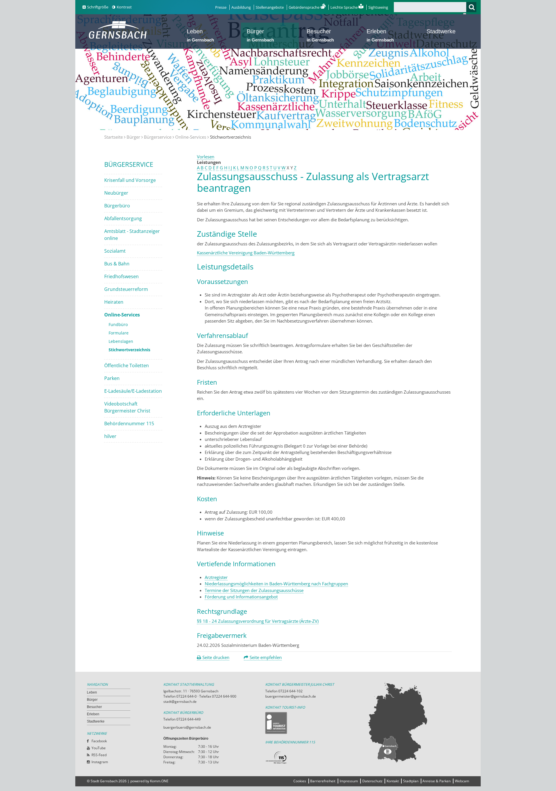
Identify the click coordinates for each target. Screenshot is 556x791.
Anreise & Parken (437, 781)
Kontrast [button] (124, 7)
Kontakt (393, 781)
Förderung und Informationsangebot (241, 597)
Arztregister (216, 577)
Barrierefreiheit (322, 781)
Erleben (380, 35)
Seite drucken (215, 657)
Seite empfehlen (266, 657)
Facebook (99, 740)
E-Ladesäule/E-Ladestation (133, 391)
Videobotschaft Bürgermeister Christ (127, 407)
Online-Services (190, 137)
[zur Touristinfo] (316, 723)
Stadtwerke (441, 31)
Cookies (299, 781)
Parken (112, 378)
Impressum (349, 781)
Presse (220, 7)
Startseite (113, 137)
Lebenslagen (121, 341)
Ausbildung (241, 7)
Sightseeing (378, 7)
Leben (200, 35)
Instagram (100, 761)
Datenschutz (372, 781)
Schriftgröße (97, 7)
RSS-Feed (99, 754)
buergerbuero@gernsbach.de (187, 727)
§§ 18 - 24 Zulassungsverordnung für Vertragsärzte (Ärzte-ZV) (258, 621)
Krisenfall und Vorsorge (130, 180)
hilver (110, 436)
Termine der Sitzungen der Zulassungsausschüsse (254, 590)
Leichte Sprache (344, 7)
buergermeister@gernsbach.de (290, 696)
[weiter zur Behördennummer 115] (316, 758)
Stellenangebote (270, 7)
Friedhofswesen (121, 276)
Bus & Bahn (116, 263)
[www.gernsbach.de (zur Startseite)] (119, 38)
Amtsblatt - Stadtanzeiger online (132, 234)
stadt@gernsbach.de (180, 701)
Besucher (320, 35)
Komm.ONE (159, 781)
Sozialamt (115, 251)
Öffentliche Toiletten (126, 365)
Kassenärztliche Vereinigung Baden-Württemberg (246, 253)
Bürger (260, 35)
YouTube (99, 747)
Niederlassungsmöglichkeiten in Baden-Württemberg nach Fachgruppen (276, 584)
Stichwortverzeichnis (129, 349)
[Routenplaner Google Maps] (418, 722)
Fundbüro (118, 324)
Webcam (462, 781)
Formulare (119, 333)
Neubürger (116, 193)
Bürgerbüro (117, 205)
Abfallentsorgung (123, 218)
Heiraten (113, 302)
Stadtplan (410, 781)
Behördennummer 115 (129, 423)
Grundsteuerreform (126, 289)
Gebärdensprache (304, 7)
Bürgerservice (157, 137)
